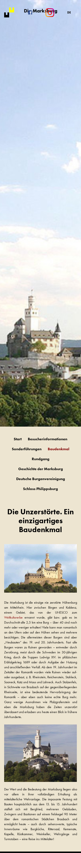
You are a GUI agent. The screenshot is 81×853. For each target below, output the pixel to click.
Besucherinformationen (47, 439)
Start (18, 439)
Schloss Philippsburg (40, 488)
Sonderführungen (27, 449)
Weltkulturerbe (13, 617)
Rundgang (40, 458)
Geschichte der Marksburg (40, 468)
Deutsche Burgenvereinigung (40, 478)
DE (69, 12)
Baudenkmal (58, 449)
